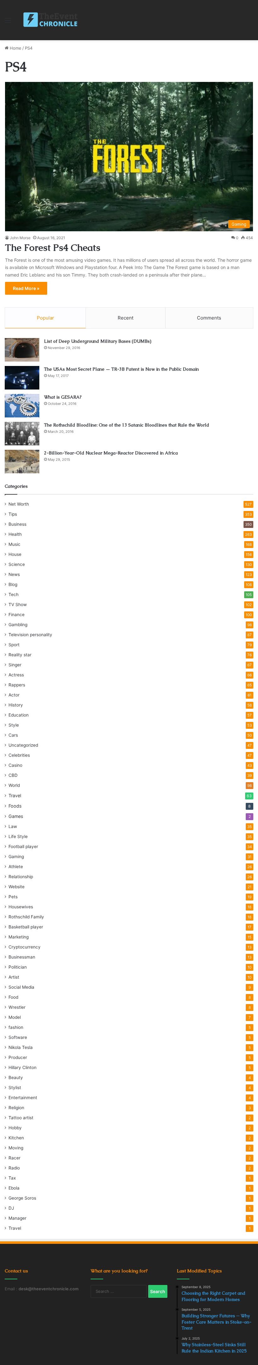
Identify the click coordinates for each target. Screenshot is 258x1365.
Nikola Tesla (20, 1047)
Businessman (21, 956)
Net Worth (18, 504)
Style (13, 725)
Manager (17, 1218)
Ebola (14, 1187)
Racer (14, 1157)
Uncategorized (23, 745)
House (14, 554)
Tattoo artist (20, 1117)
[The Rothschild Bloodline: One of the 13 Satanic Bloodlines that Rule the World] (22, 433)
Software (17, 1037)
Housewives (20, 906)
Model (14, 1017)
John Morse (20, 237)
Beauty (15, 1077)
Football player (23, 846)
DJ (11, 1208)
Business (17, 524)
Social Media (21, 987)
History (15, 704)
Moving (15, 1147)
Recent (125, 318)
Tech (13, 594)
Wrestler (16, 1007)
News (14, 574)
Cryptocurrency (24, 946)
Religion (16, 1107)
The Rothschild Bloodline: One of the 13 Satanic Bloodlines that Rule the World (126, 425)
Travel (14, 795)
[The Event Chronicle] (51, 20)
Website (16, 886)
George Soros (22, 1198)
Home (14, 48)
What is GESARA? (62, 397)
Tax (12, 1177)
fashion (15, 1027)
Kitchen (16, 1137)
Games (15, 816)
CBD (13, 775)
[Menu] (8, 22)
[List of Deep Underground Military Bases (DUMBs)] (22, 350)
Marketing (18, 936)
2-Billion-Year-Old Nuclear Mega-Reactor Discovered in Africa (111, 453)
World (14, 785)
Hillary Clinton (22, 1067)
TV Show (17, 604)
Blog (12, 584)
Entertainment (22, 1097)
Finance (16, 614)
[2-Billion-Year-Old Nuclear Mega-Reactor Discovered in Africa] (22, 461)
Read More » (26, 288)
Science (16, 564)
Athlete (15, 866)
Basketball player (25, 926)
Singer (14, 664)
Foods (14, 806)
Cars (13, 735)
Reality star (19, 654)
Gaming (16, 856)
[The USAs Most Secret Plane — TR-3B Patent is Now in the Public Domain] (22, 378)
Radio (14, 1167)
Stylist (14, 1087)
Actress (16, 674)
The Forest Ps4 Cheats (52, 247)
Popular (45, 318)
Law (12, 826)
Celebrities (19, 755)
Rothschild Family (26, 916)
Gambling (17, 624)
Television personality (30, 634)
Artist (13, 977)
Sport (14, 644)
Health (15, 534)
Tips (12, 514)
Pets (13, 896)
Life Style (18, 836)
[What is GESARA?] (22, 405)
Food (13, 997)
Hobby (15, 1127)
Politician (17, 967)
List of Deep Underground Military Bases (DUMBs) (97, 341)
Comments (209, 318)
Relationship (20, 876)
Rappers (16, 684)
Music (14, 544)
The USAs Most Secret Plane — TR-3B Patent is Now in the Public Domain (121, 369)
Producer (17, 1057)
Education (18, 714)
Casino (15, 765)
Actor (14, 694)
